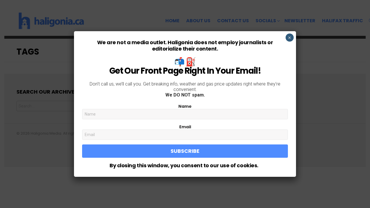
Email (185, 127)
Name (185, 106)
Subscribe (185, 151)
